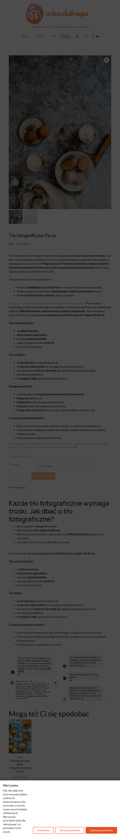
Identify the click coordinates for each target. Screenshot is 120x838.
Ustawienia (43, 830)
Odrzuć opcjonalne (69, 830)
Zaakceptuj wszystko (101, 830)
